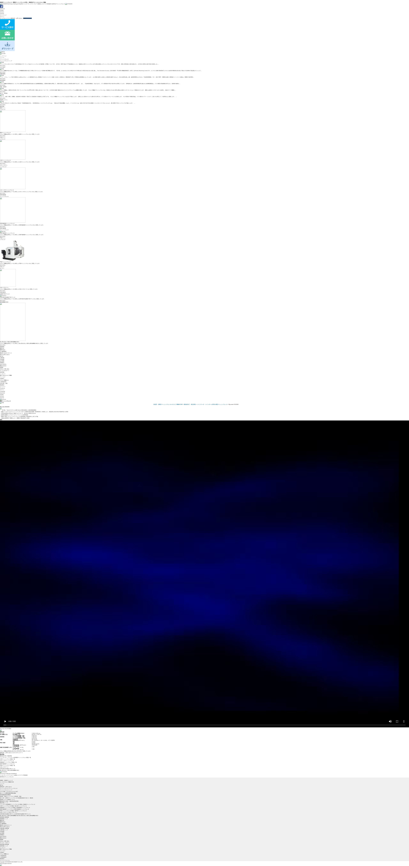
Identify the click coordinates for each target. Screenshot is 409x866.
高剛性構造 (2, 73)
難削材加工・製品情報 (190, 404)
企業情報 (2, 357)
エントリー (2, 386)
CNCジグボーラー (4, 767)
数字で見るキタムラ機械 (6, 375)
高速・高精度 (3, 86)
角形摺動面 (2, 80)
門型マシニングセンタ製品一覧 (7, 765)
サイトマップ (3, 15)
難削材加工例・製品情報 (6, 755)
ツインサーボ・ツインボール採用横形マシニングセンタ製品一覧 (15, 757)
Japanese (2, 8)
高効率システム (3, 99)
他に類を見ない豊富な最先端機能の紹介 (9, 770)
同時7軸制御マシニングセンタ (7, 763)
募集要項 (2, 385)
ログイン (2, 16)
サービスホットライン (5, 18)
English (2, 10)
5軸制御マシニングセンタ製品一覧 (8, 762)
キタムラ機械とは (4, 380)
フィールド (2, 377)
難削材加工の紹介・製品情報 (7, 801)
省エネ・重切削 (3, 93)
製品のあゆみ (3, 365)
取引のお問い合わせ (5, 354)
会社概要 (2, 361)
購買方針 (2, 348)
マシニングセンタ (4, 59)
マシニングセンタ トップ (6, 60)
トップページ (3, 56)
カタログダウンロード (17, 752)
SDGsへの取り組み (4, 369)
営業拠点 (2, 362)
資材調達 (2, 346)
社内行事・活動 (3, 383)
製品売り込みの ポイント (6, 353)
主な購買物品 (3, 351)
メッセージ (2, 373)
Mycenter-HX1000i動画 (5, 728)
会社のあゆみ (3, 364)
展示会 (1, 356)
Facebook (2, 388)
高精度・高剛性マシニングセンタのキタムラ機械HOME (168, 404)
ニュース (2, 57)
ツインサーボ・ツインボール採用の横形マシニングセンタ (212, 404)
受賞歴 (1, 367)
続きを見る (2, 65)
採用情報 (2, 372)
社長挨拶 (2, 359)
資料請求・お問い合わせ (16, 18)
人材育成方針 (3, 381)
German (2, 11)
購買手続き (2, 349)
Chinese (2, 13)
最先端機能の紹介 (4, 302)
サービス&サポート (4, 370)
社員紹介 (2, 378)
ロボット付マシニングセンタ (7, 760)
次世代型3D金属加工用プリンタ (7, 768)
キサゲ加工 (2, 67)
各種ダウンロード (27, 18)
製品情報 (2, 106)
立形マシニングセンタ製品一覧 (7, 759)
